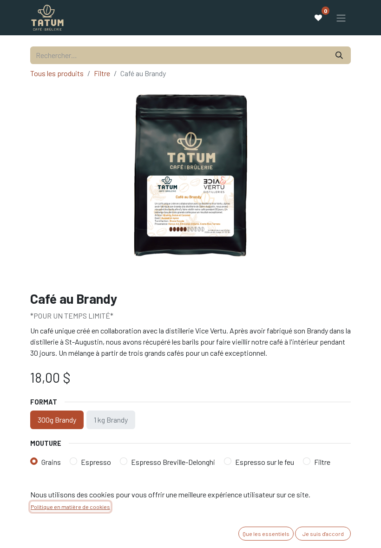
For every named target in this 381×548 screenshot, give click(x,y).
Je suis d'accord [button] (323, 533)
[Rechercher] (339, 55)
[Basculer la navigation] (341, 17)
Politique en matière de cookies (70, 506)
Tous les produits (57, 73)
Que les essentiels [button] (266, 533)
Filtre (102, 73)
